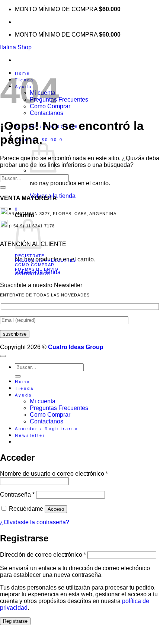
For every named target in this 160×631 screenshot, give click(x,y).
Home (22, 381)
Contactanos (46, 113)
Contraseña (17, 494)
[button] (30, 435)
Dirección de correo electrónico (43, 554)
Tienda (24, 388)
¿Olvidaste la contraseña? (34, 522)
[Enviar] (3, 187)
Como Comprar (34, 264)
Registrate (29, 256)
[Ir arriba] (3, 356)
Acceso (56, 509)
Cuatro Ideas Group (75, 347)
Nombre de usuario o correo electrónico (54, 473)
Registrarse (15, 621)
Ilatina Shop (16, 47)
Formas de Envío (36, 269)
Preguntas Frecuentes (45, 260)
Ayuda (23, 395)
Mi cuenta (42, 401)
